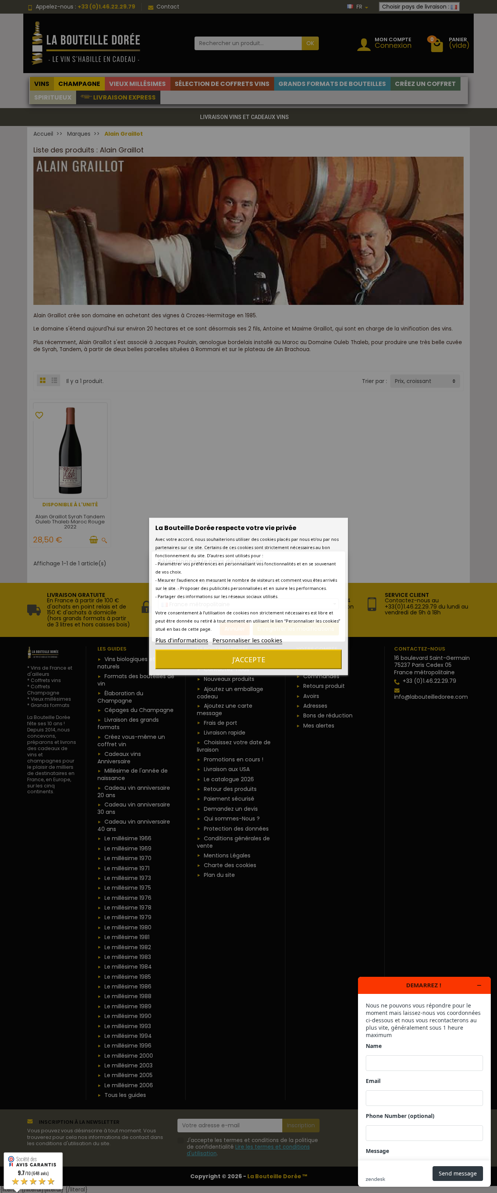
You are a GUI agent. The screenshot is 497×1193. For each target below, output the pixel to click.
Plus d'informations (181, 640)
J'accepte (248, 659)
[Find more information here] (424, 1082)
